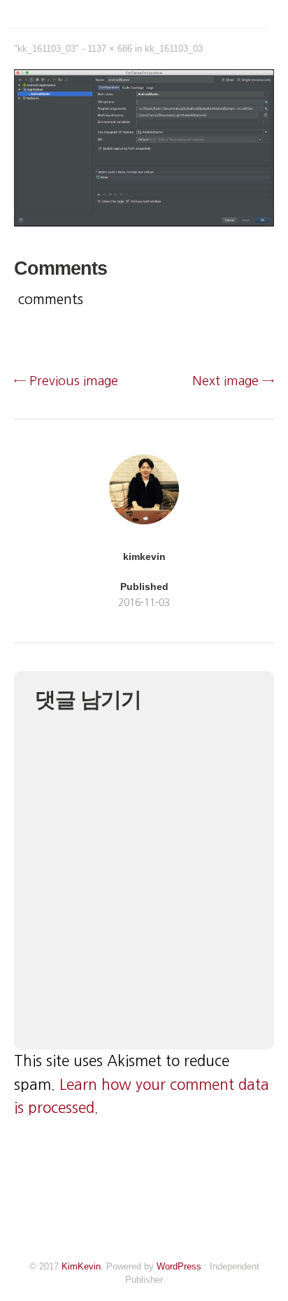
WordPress (179, 1266)
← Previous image (66, 381)
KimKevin (81, 1266)
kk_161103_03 (174, 48)
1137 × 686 (109, 48)
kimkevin (144, 556)
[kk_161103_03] (144, 222)
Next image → (233, 381)
